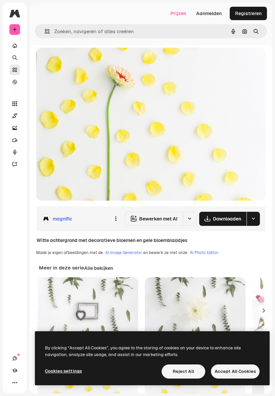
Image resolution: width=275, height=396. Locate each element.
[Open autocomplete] (44, 31)
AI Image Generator (123, 252)
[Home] (14, 45)
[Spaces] (14, 115)
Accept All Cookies (235, 371)
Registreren (248, 13)
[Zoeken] (14, 57)
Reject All (183, 371)
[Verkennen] (14, 82)
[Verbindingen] (14, 358)
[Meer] (14, 382)
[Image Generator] (14, 127)
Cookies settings (63, 371)
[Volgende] (264, 310)
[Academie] (14, 370)
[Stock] (14, 69)
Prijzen (178, 13)
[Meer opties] (115, 219)
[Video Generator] (14, 140)
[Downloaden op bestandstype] (253, 219)
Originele (80, 60)
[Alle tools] (14, 103)
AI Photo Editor (204, 252)
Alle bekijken (98, 268)
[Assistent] (14, 164)
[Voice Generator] (14, 152)
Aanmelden (209, 13)
